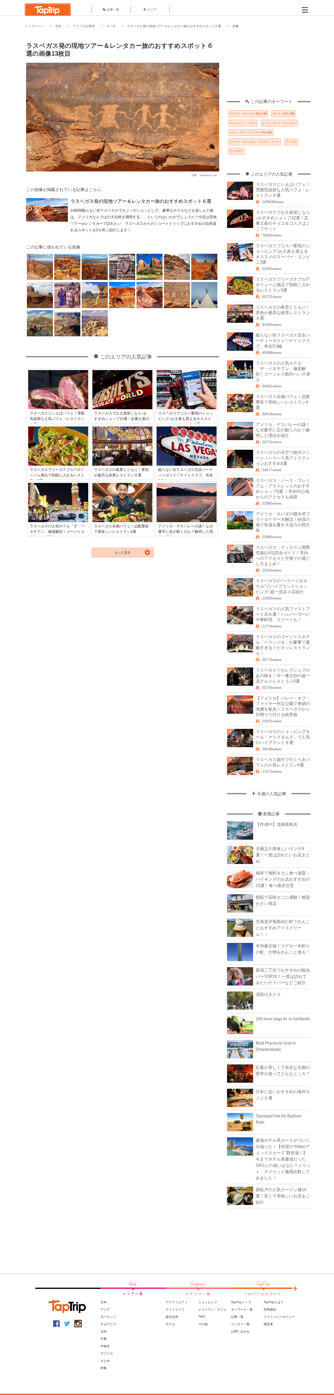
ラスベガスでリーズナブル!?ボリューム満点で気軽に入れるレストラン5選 (283, 284)
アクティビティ (177, 1302)
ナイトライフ (175, 1309)
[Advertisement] (269, 66)
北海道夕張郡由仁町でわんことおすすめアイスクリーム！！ (283, 927)
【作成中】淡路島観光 (276, 824)
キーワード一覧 (242, 1309)
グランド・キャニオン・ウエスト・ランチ (254, 141)
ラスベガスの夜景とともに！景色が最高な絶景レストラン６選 (283, 312)
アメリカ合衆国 (84, 26)
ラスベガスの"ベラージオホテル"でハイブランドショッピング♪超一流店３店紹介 (281, 586)
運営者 (268, 1324)
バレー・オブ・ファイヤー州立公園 (251, 132)
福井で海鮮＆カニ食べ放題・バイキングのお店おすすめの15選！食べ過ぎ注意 (283, 879)
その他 (203, 1324)
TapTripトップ (241, 1302)
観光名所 (172, 1317)
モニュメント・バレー (243, 123)
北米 (58, 26)
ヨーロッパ (108, 1317)
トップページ (34, 26)
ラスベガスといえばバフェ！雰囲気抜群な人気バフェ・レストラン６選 (283, 190)
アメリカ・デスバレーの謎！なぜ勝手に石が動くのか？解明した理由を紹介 (283, 430)
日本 (103, 1302)
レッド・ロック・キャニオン (279, 123)
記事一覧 (113, 9)
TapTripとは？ (274, 1302)
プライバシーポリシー (279, 1317)
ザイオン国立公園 (283, 113)
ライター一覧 (240, 1324)
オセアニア (108, 1324)
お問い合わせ (240, 1331)
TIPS (201, 1317)
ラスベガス (236, 151)
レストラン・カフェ (212, 1309)
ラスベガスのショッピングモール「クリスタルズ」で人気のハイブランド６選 (283, 737)
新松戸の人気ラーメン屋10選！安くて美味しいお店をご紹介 (283, 1196)
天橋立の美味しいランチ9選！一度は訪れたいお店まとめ (283, 854)
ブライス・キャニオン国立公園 (248, 113)
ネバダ (111, 26)
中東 (103, 1339)
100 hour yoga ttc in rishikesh (283, 1019)
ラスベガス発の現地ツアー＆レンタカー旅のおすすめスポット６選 (174, 26)
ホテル (170, 1324)
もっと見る (122, 552)
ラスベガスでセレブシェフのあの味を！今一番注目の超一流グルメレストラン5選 (283, 675)
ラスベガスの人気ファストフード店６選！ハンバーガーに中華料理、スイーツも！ (283, 614)
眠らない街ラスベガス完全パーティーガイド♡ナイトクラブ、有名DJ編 (283, 340)
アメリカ (291, 141)
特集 (103, 1368)
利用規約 (270, 1309)
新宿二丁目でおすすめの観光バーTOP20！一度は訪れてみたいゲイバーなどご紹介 (283, 976)
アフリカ (106, 1353)
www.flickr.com (208, 175)
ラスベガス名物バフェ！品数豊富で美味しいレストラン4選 (283, 402)
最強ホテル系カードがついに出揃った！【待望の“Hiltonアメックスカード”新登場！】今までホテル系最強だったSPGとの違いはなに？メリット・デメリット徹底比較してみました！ (283, 1159)
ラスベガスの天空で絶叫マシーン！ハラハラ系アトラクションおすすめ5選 (283, 458)
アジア (105, 1309)
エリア (152, 9)
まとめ (105, 1361)
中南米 (105, 1346)
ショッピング (207, 1302)
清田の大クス (268, 994)
